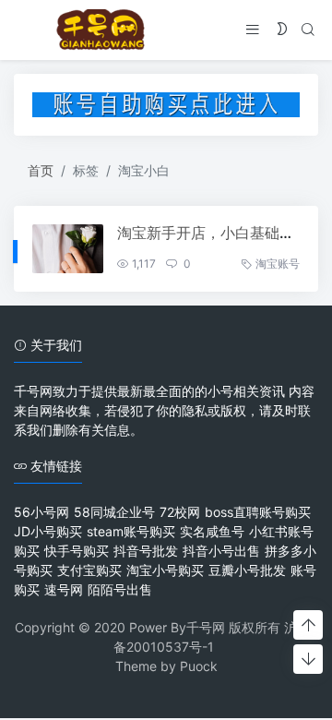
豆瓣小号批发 (247, 570)
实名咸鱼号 (212, 531)
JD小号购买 (48, 531)
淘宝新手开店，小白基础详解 (213, 232)
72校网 (180, 512)
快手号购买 (76, 550)
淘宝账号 (277, 263)
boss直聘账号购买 (258, 512)
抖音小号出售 (221, 550)
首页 (40, 170)
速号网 (63, 589)
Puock (199, 666)
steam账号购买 (131, 531)
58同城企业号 (114, 512)
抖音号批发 (145, 550)
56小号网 (41, 512)
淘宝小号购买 (165, 570)
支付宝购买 (89, 570)
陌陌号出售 (120, 589)
